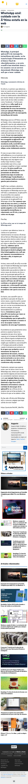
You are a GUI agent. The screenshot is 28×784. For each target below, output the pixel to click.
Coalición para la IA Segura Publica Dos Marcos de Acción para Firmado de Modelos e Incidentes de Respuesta (20, 545)
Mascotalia (17, 760)
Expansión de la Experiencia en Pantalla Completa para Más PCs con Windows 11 (14, 494)
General (3, 10)
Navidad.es (4, 763)
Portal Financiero (19, 763)
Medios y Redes (21, 752)
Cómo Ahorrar (18, 761)
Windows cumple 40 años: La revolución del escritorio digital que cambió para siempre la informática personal (20, 524)
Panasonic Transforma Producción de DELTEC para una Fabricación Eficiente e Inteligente (20, 534)
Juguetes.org (4, 765)
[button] (14, 781)
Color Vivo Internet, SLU (8, 774)
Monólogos (3, 767)
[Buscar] (25, 448)
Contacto (9, 755)
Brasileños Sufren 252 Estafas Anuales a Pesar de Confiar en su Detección (13, 605)
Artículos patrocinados (7, 753)
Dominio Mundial (5, 761)
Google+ (13, 441)
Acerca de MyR (17, 755)
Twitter (22, 439)
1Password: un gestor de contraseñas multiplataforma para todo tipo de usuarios (14, 713)
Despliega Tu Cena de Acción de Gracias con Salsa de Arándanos (19, 555)
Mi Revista (17, 765)
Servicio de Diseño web (20, 753)
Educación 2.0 (4, 760)
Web (17, 439)
